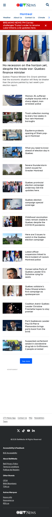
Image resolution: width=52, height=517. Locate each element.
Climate (41, 18)
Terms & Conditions (11, 467)
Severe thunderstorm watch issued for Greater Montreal (36, 168)
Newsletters (39, 418)
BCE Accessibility (10, 453)
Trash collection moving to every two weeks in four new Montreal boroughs (37, 117)
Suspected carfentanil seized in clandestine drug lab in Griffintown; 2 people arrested (36, 345)
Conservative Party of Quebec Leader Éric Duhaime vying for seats (36, 273)
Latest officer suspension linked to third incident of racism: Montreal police (37, 256)
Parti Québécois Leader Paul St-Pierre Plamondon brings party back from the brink (37, 326)
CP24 (5, 480)
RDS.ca (6, 503)
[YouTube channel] (28, 430)
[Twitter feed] (18, 430)
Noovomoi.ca (8, 500)
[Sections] (4, 5)
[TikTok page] (23, 430)
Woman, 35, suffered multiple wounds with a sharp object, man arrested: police (36, 100)
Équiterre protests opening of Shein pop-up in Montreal (36, 133)
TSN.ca (6, 486)
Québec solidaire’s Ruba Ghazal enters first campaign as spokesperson (35, 290)
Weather (7, 18)
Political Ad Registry (11, 470)
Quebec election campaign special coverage (34, 202)
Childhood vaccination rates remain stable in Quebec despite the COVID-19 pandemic (36, 221)
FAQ (30, 418)
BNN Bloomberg (9, 483)
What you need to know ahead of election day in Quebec (37, 150)
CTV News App (9, 418)
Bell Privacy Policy (10, 464)
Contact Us (30, 18)
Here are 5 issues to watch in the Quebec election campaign (35, 237)
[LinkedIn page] (33, 430)
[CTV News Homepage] (26, 5)
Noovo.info (7, 497)
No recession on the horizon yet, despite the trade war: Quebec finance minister (25, 69)
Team (5, 421)
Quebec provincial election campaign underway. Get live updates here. (34, 186)
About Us (18, 18)
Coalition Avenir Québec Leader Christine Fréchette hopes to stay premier (37, 308)
